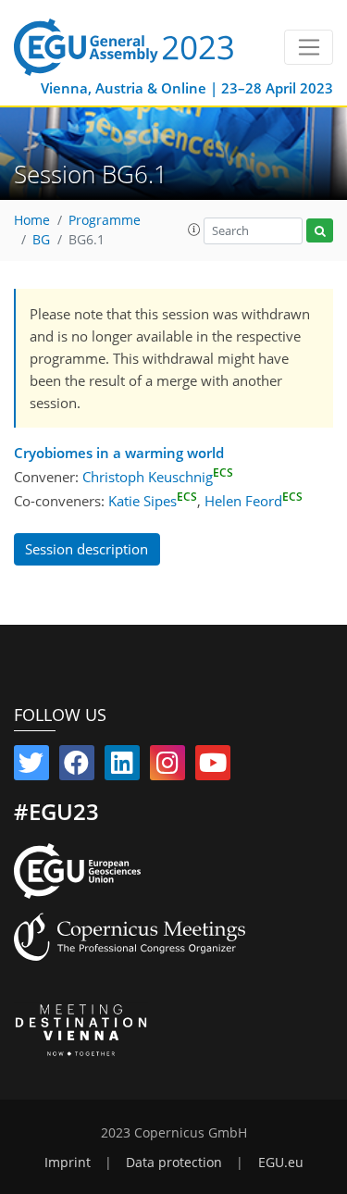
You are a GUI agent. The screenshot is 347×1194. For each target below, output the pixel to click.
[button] (194, 229)
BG (41, 239)
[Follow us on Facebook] (76, 766)
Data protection (174, 1162)
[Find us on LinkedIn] (122, 766)
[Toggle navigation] (308, 47)
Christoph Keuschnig (157, 476)
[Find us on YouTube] (212, 766)
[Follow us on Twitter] (31, 766)
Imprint (67, 1162)
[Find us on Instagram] (167, 766)
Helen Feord (253, 500)
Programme (104, 220)
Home (32, 220)
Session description (86, 549)
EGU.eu (281, 1162)
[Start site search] (319, 230)
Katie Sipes (152, 500)
